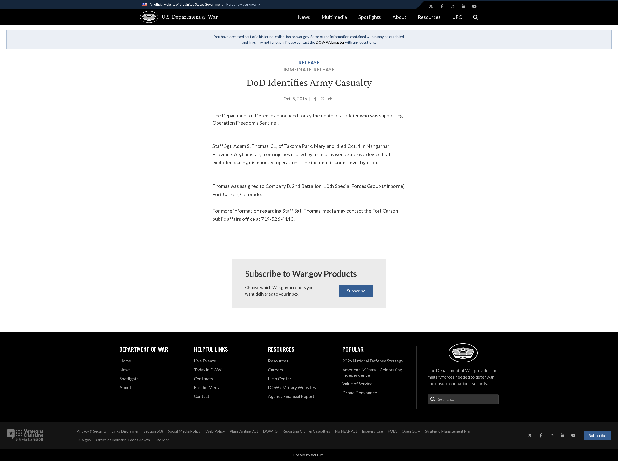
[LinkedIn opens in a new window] (463, 6)
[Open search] (475, 17)
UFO (457, 17)
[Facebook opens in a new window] (441, 6)
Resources (429, 17)
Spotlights (369, 17)
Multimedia (334, 17)
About (399, 17)
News (304, 17)
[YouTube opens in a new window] (474, 6)
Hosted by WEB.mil (309, 455)
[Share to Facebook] (315, 99)
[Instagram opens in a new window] (452, 6)
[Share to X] (323, 99)
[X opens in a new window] (431, 6)
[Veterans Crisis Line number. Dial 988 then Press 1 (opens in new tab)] (25, 435)
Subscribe (356, 290)
